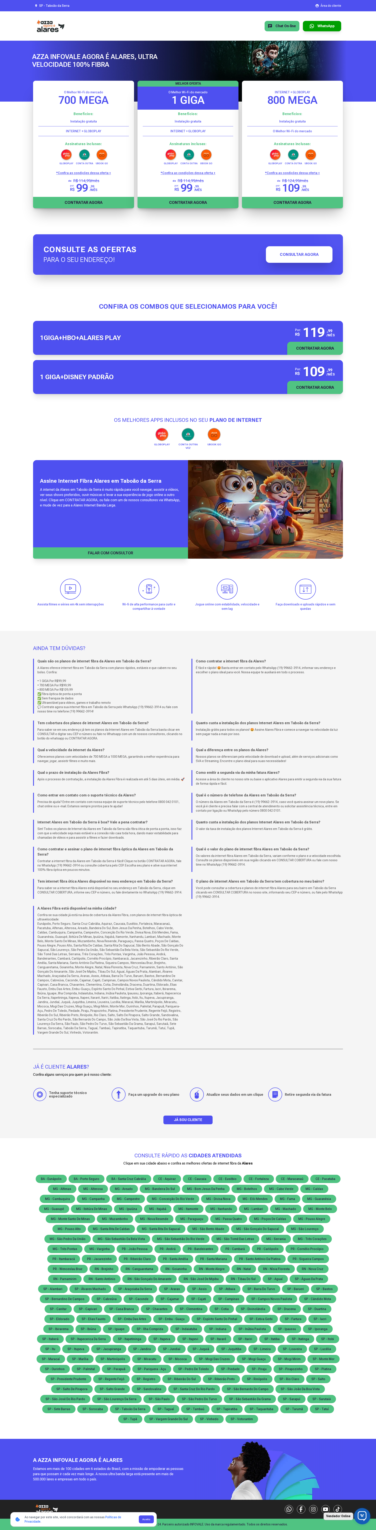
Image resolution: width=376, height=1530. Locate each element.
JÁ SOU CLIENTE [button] (188, 1120)
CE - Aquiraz (167, 1179)
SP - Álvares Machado (90, 1289)
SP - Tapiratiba (227, 1409)
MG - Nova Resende (154, 1219)
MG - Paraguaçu (191, 1219)
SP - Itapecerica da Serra (88, 1339)
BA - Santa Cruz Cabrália (128, 1179)
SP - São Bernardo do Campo (248, 1389)
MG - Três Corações (312, 1239)
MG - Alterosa (93, 1189)
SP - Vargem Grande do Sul (168, 1419)
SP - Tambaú (195, 1409)
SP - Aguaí (275, 1279)
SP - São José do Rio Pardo (65, 1399)
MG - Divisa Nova (218, 1199)
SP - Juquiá (201, 1349)
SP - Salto (318, 1379)
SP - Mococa (177, 1359)
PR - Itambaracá (63, 1259)
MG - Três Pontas (65, 1249)
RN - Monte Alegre (212, 1269)
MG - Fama (287, 1199)
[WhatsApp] (289, 1509)
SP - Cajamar (170, 1299)
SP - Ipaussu (287, 1329)
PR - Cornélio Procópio (307, 1249)
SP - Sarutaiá (321, 1399)
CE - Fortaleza (259, 1179)
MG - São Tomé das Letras (235, 1239)
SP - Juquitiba (231, 1349)
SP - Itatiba (272, 1339)
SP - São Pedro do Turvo (199, 1399)
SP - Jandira (142, 1349)
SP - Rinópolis (257, 1379)
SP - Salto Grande (112, 1389)
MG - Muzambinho (115, 1219)
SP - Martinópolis (113, 1359)
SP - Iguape (116, 1329)
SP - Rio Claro (289, 1379)
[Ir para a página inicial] (50, 26)
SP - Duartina (317, 1309)
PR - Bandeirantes (200, 1249)
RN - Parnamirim (64, 1279)
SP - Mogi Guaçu (254, 1359)
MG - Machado (285, 1209)
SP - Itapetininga (129, 1339)
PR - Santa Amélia (175, 1259)
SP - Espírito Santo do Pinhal (217, 1319)
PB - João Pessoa (135, 1249)
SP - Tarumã (294, 1409)
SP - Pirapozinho (291, 1369)
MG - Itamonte (188, 1209)
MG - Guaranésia (319, 1199)
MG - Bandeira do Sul (160, 1189)
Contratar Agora (83, 202)
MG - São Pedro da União (68, 1239)
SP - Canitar (58, 1309)
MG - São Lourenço (305, 1229)
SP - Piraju (259, 1369)
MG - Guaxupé (54, 1209)
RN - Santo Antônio (102, 1279)
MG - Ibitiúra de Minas (91, 1209)
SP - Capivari (88, 1309)
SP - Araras (172, 1289)
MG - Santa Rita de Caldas (111, 1229)
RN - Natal (244, 1269)
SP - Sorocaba (92, 1409)
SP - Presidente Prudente (68, 1379)
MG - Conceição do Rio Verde (173, 1199)
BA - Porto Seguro (86, 1179)
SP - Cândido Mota (317, 1299)
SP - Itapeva (161, 1339)
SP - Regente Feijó (111, 1379)
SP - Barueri (295, 1289)
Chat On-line (285, 26)
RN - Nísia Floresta (276, 1269)
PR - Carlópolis (268, 1249)
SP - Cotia (222, 1309)
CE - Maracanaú (292, 1179)
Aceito (146, 1519)
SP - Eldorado (59, 1319)
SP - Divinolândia (253, 1309)
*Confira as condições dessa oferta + (83, 173)
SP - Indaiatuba (186, 1329)
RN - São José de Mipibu (201, 1279)
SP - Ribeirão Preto (221, 1379)
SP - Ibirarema (59, 1329)
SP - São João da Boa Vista (300, 1389)
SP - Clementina (191, 1309)
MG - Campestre (128, 1199)
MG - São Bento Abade (208, 1229)
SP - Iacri (320, 1319)
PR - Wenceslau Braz (67, 1269)
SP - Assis (199, 1289)
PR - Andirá (168, 1249)
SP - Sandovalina (149, 1389)
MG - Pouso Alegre (311, 1219)
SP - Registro (146, 1379)
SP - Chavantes (157, 1309)
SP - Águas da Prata (309, 1279)
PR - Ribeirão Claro (137, 1259)
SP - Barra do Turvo (261, 1289)
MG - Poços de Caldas (270, 1219)
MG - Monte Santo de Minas (70, 1219)
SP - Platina (323, 1369)
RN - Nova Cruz (312, 1269)
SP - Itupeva (75, 1349)
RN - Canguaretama (139, 1269)
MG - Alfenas (62, 1189)
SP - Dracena (286, 1309)
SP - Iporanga (317, 1329)
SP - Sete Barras (58, 1409)
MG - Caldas (314, 1189)
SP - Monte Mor (323, 1359)
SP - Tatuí (322, 1409)
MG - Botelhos (247, 1189)
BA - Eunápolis (51, 1179)
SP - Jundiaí (171, 1349)
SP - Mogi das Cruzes (214, 1359)
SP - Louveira (292, 1349)
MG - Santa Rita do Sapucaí (161, 1229)
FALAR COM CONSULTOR (110, 553)
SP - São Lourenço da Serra (116, 1399)
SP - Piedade (230, 1369)
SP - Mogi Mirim (289, 1359)
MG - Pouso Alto (69, 1229)
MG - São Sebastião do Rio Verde (180, 1239)
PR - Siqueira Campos (308, 1259)
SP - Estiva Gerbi (261, 1319)
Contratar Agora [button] (315, 348)
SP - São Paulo (159, 1399)
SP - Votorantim (242, 1419)
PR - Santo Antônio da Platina (259, 1259)
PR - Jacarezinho (99, 1259)
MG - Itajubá (157, 1209)
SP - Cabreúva (107, 1299)
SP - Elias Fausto (94, 1319)
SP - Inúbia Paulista (252, 1329)
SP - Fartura (293, 1319)
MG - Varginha (99, 1249)
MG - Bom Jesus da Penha (206, 1189)
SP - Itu (50, 1349)
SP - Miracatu (146, 1359)
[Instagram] (313, 1509)
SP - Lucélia (322, 1349)
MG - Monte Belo (320, 1209)
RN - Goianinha (176, 1269)
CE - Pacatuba (325, 1179)
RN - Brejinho (104, 1269)
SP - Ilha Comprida (150, 1329)
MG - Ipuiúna (128, 1209)
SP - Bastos (324, 1289)
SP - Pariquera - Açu (152, 1369)
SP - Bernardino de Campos (64, 1299)
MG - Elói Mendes (255, 1199)
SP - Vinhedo (209, 1419)
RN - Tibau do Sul (243, 1279)
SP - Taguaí (166, 1409)
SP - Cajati (198, 1299)
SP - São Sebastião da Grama (250, 1399)
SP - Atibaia (227, 1289)
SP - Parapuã (116, 1369)
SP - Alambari (52, 1289)
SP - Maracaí (51, 1359)
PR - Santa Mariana (213, 1259)
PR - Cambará (235, 1249)
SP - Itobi (327, 1339)
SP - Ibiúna (88, 1329)
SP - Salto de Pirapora (71, 1389)
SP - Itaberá (50, 1339)
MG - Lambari (253, 1209)
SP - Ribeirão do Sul (182, 1379)
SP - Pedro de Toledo (193, 1369)
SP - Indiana (217, 1329)
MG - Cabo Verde (281, 1189)
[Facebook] (301, 1509)
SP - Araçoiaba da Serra (135, 1289)
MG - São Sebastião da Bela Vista (121, 1239)
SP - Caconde (138, 1299)
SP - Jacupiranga (108, 1349)
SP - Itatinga (300, 1339)
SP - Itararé (218, 1339)
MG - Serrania (276, 1239)
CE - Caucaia (197, 1179)
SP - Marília (80, 1359)
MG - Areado (124, 1189)
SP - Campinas (228, 1299)
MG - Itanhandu (221, 1209)
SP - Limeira (262, 1349)
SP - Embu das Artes (132, 1319)
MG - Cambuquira (57, 1199)
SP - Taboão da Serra (130, 1409)
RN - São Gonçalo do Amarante (149, 1279)
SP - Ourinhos (55, 1369)
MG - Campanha (93, 1199)
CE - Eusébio (227, 1179)
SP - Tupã (130, 1419)
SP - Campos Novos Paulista (271, 1299)
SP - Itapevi (190, 1339)
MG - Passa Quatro (228, 1219)
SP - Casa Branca (121, 1309)
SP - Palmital (86, 1369)
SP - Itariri (245, 1339)
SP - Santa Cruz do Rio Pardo (194, 1389)
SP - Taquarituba (261, 1409)
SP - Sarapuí (291, 1399)
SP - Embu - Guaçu (171, 1319)
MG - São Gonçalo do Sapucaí (257, 1229)
